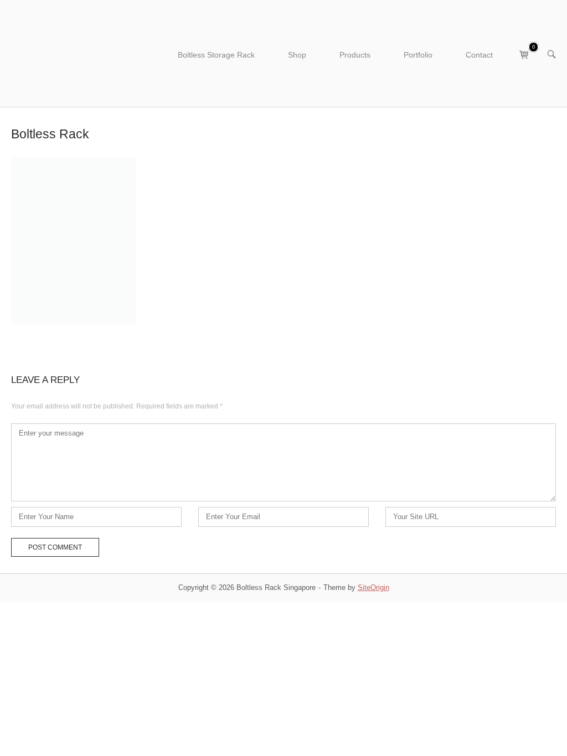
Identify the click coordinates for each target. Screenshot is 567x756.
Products (354, 55)
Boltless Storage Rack (216, 55)
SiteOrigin (373, 587)
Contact (479, 55)
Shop (297, 55)
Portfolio (418, 55)
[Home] (75, 52)
